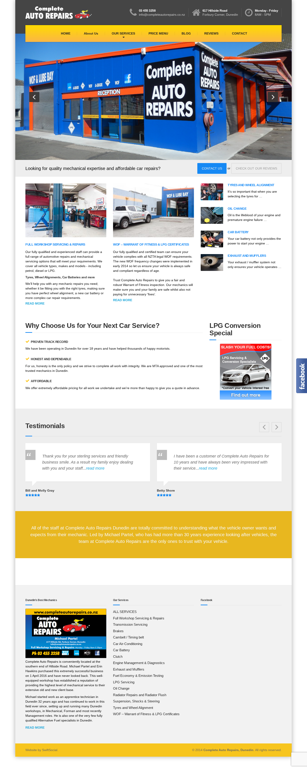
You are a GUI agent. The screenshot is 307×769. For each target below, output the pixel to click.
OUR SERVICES (123, 33)
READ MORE (34, 727)
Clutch (117, 656)
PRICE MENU (158, 33)
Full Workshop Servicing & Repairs (55, 244)
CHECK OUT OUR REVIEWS (256, 168)
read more (25, 468)
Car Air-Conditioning (127, 644)
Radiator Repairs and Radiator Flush (139, 695)
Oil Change (237, 208)
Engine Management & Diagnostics (139, 663)
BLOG (186, 33)
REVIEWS (211, 33)
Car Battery (238, 232)
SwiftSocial (49, 750)
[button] (34, 97)
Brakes (118, 631)
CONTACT (239, 33)
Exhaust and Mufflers (247, 255)
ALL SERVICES (125, 612)
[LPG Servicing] (245, 372)
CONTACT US (212, 168)
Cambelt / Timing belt (128, 637)
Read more (34, 303)
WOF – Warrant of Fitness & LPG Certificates (151, 244)
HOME (65, 33)
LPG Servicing (123, 682)
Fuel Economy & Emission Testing (138, 676)
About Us (91, 33)
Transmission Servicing (130, 624)
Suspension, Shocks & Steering (136, 701)
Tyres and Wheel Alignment (251, 185)
